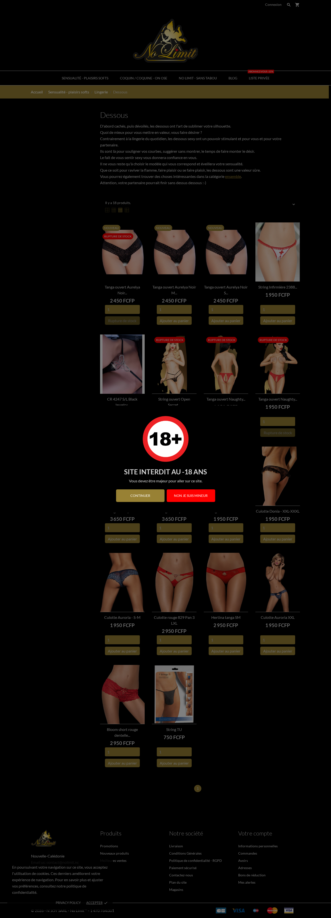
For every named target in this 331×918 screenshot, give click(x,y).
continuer (140, 495)
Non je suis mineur (191, 495)
